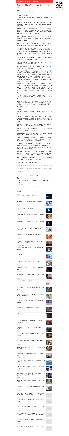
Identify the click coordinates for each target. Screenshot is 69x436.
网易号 (21, 1)
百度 (46, 36)
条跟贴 (34, 187)
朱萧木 (29, 57)
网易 (18, 1)
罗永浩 (29, 24)
